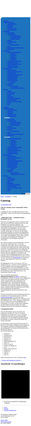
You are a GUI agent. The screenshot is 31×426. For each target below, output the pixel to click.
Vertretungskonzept (12, 65)
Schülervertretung (12, 30)
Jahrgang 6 (13, 55)
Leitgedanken (10, 33)
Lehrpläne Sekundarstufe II (14, 61)
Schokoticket (10, 94)
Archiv (9, 103)
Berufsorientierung (12, 79)
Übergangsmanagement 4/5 (14, 71)
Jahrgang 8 (13, 58)
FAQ (8, 104)
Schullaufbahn (7, 68)
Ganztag (9, 43)
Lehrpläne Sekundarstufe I (14, 52)
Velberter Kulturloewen (10, 410)
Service (6, 89)
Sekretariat (10, 27)
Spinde (9, 95)
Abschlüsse (10, 83)
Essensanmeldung (12, 100)
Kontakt (6, 409)
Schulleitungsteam (12, 24)
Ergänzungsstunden (12, 77)
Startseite (6, 21)
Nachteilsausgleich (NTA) (14, 64)
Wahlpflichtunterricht (12, 76)
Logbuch (18, 360)
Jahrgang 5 (13, 53)
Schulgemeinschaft (9, 22)
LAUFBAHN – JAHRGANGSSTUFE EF (18, 87)
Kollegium (10, 25)
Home (2, 196)
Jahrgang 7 (13, 56)
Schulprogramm (11, 34)
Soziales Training (15, 38)
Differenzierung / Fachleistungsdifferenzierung (14, 73)
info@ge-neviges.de (6, 421)
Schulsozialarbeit (11, 41)
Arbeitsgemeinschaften (7, 297)
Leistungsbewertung (12, 62)
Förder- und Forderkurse (8, 360)
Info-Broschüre (11, 92)
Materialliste (10, 97)
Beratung (9, 40)
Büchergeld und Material (13, 98)
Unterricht (6, 50)
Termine (9, 91)
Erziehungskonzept (16, 37)
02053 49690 (4, 420)
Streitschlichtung (15, 44)
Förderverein (10, 49)
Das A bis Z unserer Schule (14, 101)
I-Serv (5, 407)
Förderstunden (17, 257)
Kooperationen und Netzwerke (15, 47)
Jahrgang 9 (13, 59)
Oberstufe (9, 85)
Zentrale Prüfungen (12, 80)
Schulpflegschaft (11, 28)
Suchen (23, 193)
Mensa (9, 46)
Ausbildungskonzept (12, 67)
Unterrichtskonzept (16, 36)
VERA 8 (13, 82)
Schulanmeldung (11, 70)
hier (15, 272)
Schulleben (7, 31)
